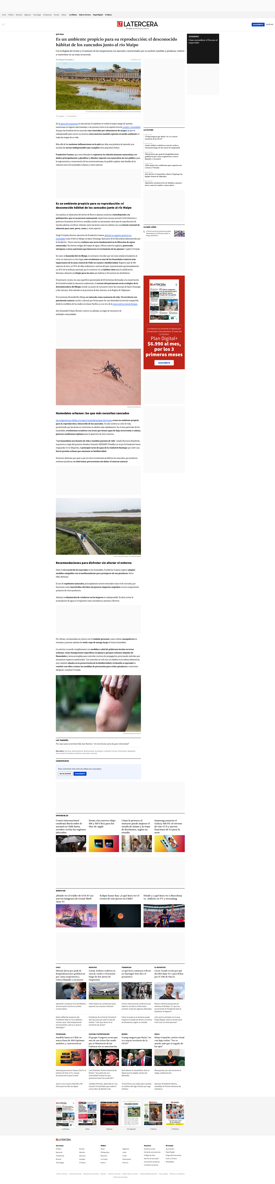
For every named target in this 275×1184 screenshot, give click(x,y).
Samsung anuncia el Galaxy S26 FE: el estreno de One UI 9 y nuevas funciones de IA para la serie (168, 826)
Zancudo (94, 753)
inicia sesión (65, 774)
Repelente (131, 751)
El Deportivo (47, 15)
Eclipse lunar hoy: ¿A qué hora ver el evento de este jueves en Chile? (119, 897)
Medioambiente (77, 751)
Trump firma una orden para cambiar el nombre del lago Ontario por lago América (136, 1086)
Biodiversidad (89, 751)
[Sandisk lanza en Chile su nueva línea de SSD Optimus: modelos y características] (71, 1057)
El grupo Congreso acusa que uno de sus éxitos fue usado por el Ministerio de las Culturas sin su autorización (103, 1042)
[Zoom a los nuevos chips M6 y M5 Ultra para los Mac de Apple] (104, 843)
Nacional (19, 15)
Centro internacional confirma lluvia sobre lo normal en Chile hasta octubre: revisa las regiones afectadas (71, 826)
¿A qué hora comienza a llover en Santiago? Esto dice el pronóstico (136, 974)
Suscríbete (80, 773)
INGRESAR (269, 24)
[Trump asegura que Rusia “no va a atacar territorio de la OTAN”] (137, 1057)
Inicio (4, 15)
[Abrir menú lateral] (4, 24)
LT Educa (108, 15)
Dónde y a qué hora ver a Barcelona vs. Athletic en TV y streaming (163, 897)
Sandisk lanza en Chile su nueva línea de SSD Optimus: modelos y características (70, 1041)
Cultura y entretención (99, 1034)
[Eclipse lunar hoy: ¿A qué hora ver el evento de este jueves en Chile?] (120, 915)
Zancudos (86, 753)
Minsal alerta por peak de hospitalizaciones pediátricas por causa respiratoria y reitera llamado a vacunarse (162, 156)
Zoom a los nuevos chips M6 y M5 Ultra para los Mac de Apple (102, 823)
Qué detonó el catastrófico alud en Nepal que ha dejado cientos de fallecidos (164, 175)
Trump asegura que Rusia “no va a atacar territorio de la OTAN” (161, 138)
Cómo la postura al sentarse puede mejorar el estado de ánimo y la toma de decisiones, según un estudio (136, 826)
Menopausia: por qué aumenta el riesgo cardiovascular (167, 1071)
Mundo (56, 15)
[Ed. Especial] (131, 1126)
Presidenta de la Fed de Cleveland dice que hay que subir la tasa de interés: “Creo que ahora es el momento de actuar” (102, 1021)
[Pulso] (87, 1126)
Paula (156, 1034)
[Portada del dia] (164, 322)
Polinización (122, 751)
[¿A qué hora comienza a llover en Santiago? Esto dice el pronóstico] (137, 990)
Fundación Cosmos (110, 751)
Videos (63, 15)
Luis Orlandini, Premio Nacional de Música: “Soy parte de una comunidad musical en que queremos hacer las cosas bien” (103, 1074)
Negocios (27, 15)
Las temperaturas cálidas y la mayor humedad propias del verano (84, 420)
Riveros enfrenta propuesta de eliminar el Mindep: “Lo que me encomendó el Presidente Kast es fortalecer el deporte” (167, 1007)
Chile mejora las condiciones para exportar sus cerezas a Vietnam (163, 167)
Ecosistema (70, 753)
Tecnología (37, 15)
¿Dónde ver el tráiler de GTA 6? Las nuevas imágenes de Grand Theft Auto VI (74, 899)
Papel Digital (98, 15)
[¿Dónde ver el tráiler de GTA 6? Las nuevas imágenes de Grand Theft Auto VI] (76, 915)
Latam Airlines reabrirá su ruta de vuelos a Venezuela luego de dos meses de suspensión (162, 147)
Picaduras (78, 753)
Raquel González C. (67, 59)
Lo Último (73, 15)
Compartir (61, 116)
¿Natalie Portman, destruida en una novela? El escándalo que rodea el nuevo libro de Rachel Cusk (103, 1086)
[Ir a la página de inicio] (137, 24)
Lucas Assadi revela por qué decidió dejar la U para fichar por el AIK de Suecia (168, 974)
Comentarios (72, 116)
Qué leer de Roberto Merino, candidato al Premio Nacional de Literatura (167, 1086)
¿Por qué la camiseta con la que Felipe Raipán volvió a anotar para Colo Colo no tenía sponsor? (168, 1019)
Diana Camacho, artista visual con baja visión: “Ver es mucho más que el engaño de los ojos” (169, 1042)
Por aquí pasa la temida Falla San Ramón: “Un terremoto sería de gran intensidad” (92, 743)
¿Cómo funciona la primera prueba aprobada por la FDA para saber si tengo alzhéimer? (158, 233)
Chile (58, 967)
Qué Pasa (60, 34)
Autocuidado (60, 753)
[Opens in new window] (109, 1126)
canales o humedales (131, 127)
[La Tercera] (65, 1127)
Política (11, 15)
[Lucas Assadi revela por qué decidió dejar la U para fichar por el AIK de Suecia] (169, 990)
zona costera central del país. (125, 304)
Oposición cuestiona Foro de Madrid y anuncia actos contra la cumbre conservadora (163, 184)
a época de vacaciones (68, 123)
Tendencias (126, 967)
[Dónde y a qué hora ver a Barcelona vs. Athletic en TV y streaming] (164, 915)
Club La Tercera (85, 15)
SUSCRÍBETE (164, 362)
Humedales (99, 751)
